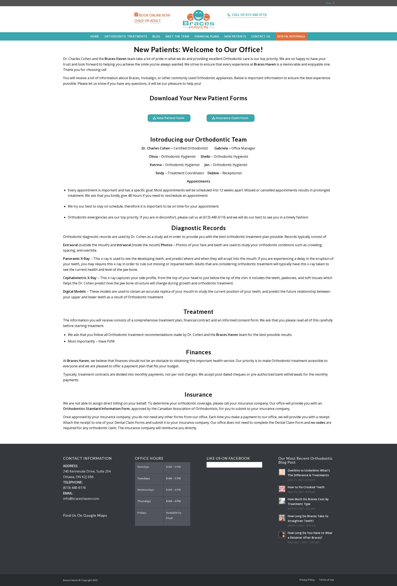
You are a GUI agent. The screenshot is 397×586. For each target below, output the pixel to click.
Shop (329, 3)
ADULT (155, 20)
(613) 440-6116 (74, 487)
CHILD (139, 20)
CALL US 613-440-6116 (249, 14)
